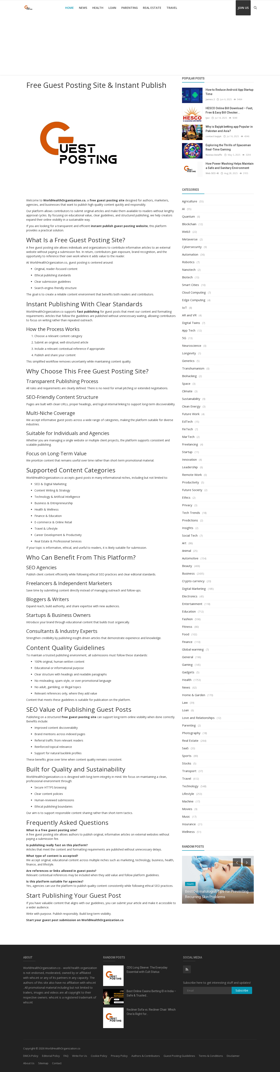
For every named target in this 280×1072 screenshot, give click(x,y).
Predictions (190, 520)
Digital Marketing (194, 589)
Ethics (186, 497)
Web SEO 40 (212, 173)
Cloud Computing (194, 292)
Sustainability (191, 399)
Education (189, 611)
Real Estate (152, 8)
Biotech (187, 277)
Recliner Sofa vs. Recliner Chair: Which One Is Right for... (151, 1012)
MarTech (188, 437)
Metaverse (190, 239)
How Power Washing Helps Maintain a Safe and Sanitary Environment (230, 166)
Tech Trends (191, 513)
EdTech (187, 421)
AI (183, 209)
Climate (187, 391)
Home (69, 8)
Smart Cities (190, 285)
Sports (186, 756)
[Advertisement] (140, 46)
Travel (171, 8)
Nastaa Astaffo (214, 154)
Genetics (188, 361)
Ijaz (207, 117)
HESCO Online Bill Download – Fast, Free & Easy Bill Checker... (229, 110)
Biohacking (189, 376)
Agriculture (189, 201)
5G (184, 338)
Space (186, 383)
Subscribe (242, 990)
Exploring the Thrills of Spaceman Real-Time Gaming (228, 147)
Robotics (188, 262)
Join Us (243, 8)
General (187, 657)
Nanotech (189, 269)
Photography (191, 733)
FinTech (187, 429)
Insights (187, 528)
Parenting (129, 8)
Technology (190, 786)
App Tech (188, 330)
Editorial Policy (51, 1056)
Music (186, 816)
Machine (187, 801)
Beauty (187, 566)
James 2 (210, 99)
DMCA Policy (30, 1056)
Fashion (187, 619)
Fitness (187, 626)
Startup (187, 452)
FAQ (66, 1056)
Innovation (189, 459)
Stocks (186, 763)
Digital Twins (191, 323)
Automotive (190, 558)
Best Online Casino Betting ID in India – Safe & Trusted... (151, 993)
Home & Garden (193, 695)
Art (184, 543)
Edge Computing (193, 300)
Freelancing (190, 444)
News (83, 8)
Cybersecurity (192, 247)
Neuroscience (191, 345)
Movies (187, 809)
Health (97, 8)
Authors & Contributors (145, 1056)
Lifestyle (188, 794)
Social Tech (190, 535)
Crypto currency (193, 581)
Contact (56, 1063)
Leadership (190, 467)
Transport (189, 771)
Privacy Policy (119, 1056)
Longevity (189, 353)
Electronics (189, 596)
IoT (184, 307)
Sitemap (43, 1063)
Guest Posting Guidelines (179, 1056)
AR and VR (189, 315)
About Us (28, 1063)
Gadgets (188, 672)
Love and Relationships (198, 718)
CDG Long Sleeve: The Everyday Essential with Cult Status (147, 969)
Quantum (188, 216)
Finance (187, 642)
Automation (190, 254)
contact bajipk (213, 136)
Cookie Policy (99, 1056)
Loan (112, 8)
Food (185, 634)
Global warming (193, 649)
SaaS (185, 748)
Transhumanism (193, 368)
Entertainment (192, 604)
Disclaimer (233, 1056)
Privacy (187, 505)
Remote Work (192, 475)
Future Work (190, 414)
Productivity (190, 482)
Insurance (189, 824)
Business (188, 573)
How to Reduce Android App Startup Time (229, 92)
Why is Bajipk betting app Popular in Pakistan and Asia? (229, 129)
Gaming (187, 664)
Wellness (188, 832)
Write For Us (79, 1056)
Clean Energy (191, 406)
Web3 (186, 232)
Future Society (192, 490)
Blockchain (189, 224)
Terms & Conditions (211, 1056)
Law (185, 702)
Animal (186, 551)
